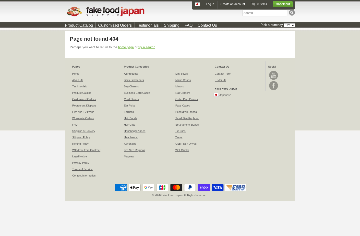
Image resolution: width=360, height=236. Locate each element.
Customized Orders (115, 25)
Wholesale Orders (83, 118)
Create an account (232, 4)
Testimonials (148, 25)
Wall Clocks (182, 150)
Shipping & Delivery (83, 131)
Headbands (131, 137)
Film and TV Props (83, 111)
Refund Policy (80, 143)
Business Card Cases (137, 92)
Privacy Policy (80, 162)
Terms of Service (82, 169)
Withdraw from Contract (86, 150)
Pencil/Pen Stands (186, 111)
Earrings (129, 111)
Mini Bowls (181, 73)
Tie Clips (180, 131)
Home (75, 73)
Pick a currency (272, 25)
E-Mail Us (220, 80)
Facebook (273, 85)
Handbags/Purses (134, 131)
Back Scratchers (134, 80)
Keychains (130, 143)
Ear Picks (129, 105)
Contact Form (223, 73)
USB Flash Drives (186, 143)
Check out (283, 4)
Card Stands (131, 99)
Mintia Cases (183, 80)
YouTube (273, 75)
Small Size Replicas (187, 118)
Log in (210, 4)
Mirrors (179, 86)
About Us (77, 80)
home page (126, 47)
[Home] (180, 11)
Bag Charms (131, 86)
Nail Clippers (182, 92)
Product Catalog (79, 25)
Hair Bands (130, 118)
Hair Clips (129, 124)
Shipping (172, 25)
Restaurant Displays (84, 105)
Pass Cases (182, 105)
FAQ (188, 25)
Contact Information (84, 175)
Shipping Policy (81, 137)
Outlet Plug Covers (186, 99)
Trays (178, 137)
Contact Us (207, 25)
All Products (131, 73)
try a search (146, 47)
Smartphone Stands (187, 124)
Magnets (129, 156)
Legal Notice (79, 156)
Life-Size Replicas (134, 150)
